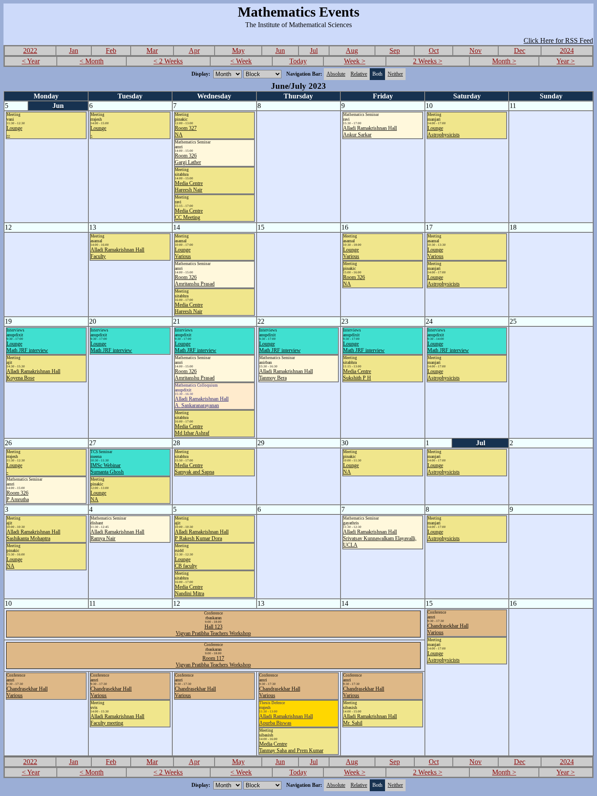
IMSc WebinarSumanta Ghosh (107, 468)
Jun (280, 50)
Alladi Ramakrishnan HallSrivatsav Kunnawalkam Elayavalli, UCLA (380, 538)
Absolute (335, 74)
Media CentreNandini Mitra (189, 590)
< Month (92, 61)
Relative (359, 74)
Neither (395, 74)
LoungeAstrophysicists (443, 131)
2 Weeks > (427, 61)
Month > (504, 61)
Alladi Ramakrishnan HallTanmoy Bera (286, 374)
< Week (241, 61)
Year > (565, 61)
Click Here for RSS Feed (558, 40)
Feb (111, 50)
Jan (73, 50)
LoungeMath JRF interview (27, 347)
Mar (152, 50)
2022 (30, 50)
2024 (567, 50)
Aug (352, 50)
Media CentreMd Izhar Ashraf (192, 429)
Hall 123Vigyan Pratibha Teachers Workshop (213, 630)
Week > (354, 61)
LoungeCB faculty (186, 562)
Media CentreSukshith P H (357, 374)
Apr (194, 50)
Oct (434, 50)
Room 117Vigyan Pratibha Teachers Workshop (213, 661)
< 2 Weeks (168, 61)
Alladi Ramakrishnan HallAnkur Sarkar (370, 131)
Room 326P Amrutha (18, 496)
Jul (314, 50)
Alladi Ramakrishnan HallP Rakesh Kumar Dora (202, 535)
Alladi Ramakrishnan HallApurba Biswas (286, 719)
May (238, 50)
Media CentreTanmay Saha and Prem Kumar (291, 747)
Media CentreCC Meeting (189, 214)
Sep (394, 50)
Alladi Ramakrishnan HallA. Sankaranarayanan (202, 402)
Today (298, 61)
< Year (31, 61)
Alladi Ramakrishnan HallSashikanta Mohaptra (33, 535)
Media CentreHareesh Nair (189, 186)
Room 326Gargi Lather (188, 159)
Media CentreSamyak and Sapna (194, 468)
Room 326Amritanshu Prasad (195, 280)
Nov (475, 50)
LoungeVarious (183, 253)
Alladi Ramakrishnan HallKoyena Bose (33, 374)
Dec (519, 50)
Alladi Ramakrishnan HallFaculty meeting (117, 719)
